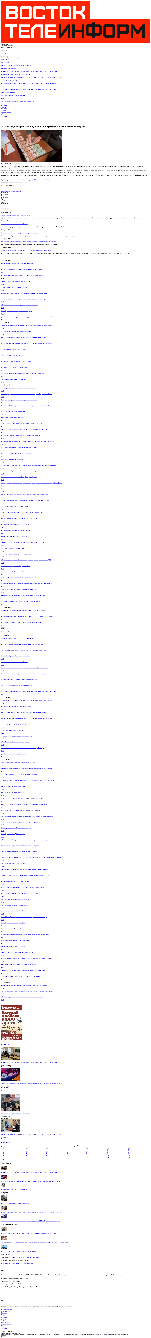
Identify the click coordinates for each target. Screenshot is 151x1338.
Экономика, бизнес (6, 1311)
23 (129, 1155)
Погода (3, 1325)
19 (47, 1155)
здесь (101, 1334)
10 (4, 1154)
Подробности (5, 1044)
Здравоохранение (6, 112)
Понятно (3, 1336)
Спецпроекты (5, 116)
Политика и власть (6, 1309)
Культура (3, 110)
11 (26, 1154)
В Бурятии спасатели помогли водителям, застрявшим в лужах (19, 233)
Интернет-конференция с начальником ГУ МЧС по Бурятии (18, 1251)
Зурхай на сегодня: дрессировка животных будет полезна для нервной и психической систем (28, 241)
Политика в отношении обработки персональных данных (18, 1263)
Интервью (4, 1091)
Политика (4, 105)
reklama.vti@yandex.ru (34, 1257)
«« (1, 1146)
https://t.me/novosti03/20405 (42, 180)
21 (87, 1155)
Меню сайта (4, 59)
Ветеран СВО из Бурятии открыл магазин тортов (15, 1113)
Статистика (11, 1254)
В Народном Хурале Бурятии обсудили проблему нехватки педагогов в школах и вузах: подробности (31, 1062)
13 (68, 1154)
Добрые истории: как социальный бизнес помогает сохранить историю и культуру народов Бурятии (31, 1134)
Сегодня (3, 104)
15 (108, 1154)
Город (2, 1314)
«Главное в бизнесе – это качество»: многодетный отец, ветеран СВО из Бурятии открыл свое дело (30, 1221)
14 (87, 1154)
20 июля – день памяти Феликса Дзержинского (15, 1189)
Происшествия (5, 115)
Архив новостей (6, 1142)
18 (27, 1155)
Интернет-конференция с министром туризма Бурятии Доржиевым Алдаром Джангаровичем (29, 1233)
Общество (4, 108)
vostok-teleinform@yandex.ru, (19, 1257)
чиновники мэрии (15, 191)
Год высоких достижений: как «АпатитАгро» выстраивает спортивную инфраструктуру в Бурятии (30, 1083)
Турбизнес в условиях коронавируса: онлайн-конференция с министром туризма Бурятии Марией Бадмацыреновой (35, 1242)
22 (108, 1155)
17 (4, 1155)
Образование (4, 1317)
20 (68, 1155)
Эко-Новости (5, 1316)
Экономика (4, 107)
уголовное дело (5, 191)
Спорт (2, 113)
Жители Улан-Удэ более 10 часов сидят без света (15, 215)
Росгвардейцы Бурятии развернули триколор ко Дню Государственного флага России (26, 250)
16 (129, 1154)
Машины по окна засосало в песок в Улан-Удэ (14, 224)
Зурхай (3, 1327)
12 (47, 1154)
